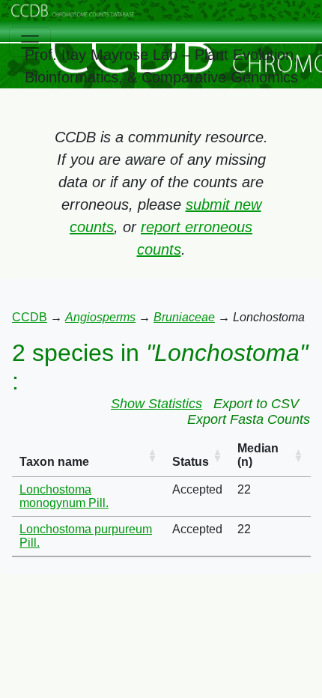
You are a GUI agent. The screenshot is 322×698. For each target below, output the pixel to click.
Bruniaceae (184, 317)
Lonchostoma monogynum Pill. (64, 496)
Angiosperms (100, 317)
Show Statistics (156, 403)
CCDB (29, 317)
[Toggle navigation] (30, 42)
